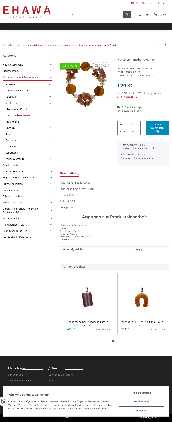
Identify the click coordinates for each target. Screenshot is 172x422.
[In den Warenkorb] (62, 56)
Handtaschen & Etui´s (15, 224)
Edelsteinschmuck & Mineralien (21, 77)
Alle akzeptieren (142, 392)
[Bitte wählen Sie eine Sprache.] (133, 2)
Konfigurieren (142, 401)
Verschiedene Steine (141, 75)
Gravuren (10, 140)
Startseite (147, 3)
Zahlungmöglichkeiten (20, 380)
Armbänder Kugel (17, 109)
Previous (68, 303)
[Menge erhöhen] (133, 131)
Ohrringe (10, 127)
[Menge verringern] (121, 124)
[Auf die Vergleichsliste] (96, 65)
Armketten (11, 103)
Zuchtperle (13, 121)
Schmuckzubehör (12, 196)
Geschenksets (10, 165)
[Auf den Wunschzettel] (105, 65)
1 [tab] (113, 341)
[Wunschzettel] (147, 14)
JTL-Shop (154, 417)
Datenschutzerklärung (60, 374)
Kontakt (162, 3)
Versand (158, 93)
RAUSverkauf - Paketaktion (17, 237)
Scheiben (10, 146)
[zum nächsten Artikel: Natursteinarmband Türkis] (165, 45)
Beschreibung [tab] (69, 173)
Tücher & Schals (12, 218)
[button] (140, 14)
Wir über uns (15, 374)
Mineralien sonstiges (17, 90)
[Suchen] (127, 14)
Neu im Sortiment (13, 64)
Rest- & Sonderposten (15, 230)
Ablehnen (141, 410)
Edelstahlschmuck (13, 171)
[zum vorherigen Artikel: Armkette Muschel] (159, 45)
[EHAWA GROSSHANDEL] (27, 12)
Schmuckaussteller (13, 202)
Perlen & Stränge (14, 158)
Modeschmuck (11, 70)
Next (161, 303)
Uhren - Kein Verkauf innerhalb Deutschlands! (20, 210)
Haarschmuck (10, 190)
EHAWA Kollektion (13, 183)
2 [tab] (116, 341)
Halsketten (11, 96)
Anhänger (10, 84)
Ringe (8, 134)
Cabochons (11, 152)
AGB (50, 380)
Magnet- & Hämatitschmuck (18, 177)
